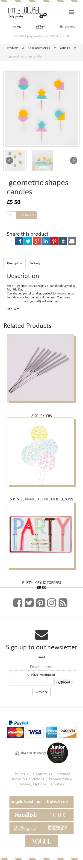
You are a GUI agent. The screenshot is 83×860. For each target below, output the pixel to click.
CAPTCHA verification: (41, 675)
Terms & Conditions (28, 779)
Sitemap (63, 773)
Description (14, 263)
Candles (65, 48)
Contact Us (42, 773)
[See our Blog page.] (63, 603)
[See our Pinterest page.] (40, 603)
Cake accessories (39, 48)
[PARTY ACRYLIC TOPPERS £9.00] (41, 538)
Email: (42, 657)
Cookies (58, 784)
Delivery (35, 263)
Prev (9, 160)
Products (12, 48)
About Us (20, 773)
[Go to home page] (27, 12)
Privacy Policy (60, 779)
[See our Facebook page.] (17, 603)
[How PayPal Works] (41, 730)
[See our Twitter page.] (29, 603)
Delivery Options (32, 784)
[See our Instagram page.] (51, 603)
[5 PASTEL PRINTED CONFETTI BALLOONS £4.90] (41, 454)
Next (73, 160)
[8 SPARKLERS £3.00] (41, 371)
